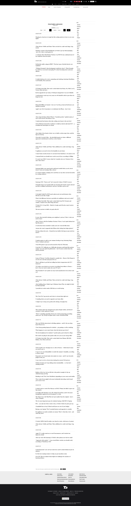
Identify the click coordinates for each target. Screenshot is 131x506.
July (78, 35)
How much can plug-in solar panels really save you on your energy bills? (54, 335)
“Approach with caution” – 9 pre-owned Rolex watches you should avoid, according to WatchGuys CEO (54, 441)
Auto (73, 4)
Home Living (64, 4)
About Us (71, 491)
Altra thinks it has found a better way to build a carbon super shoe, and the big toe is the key (55, 133)
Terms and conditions (78, 491)
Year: (41, 30)
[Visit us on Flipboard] (79, 1)
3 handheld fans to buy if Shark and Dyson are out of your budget (52, 406)
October (78, 59)
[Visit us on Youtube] (76, 1)
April (78, 30)
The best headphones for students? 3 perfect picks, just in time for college (54, 333)
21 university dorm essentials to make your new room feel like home (53, 225)
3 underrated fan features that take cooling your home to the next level (53, 121)
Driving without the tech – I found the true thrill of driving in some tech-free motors (55, 231)
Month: (55, 30)
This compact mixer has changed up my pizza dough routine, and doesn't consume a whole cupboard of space (54, 310)
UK (61, 469)
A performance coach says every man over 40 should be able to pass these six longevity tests (55, 96)
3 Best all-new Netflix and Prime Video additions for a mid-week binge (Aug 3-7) (55, 424)
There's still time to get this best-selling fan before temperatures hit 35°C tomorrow (54, 263)
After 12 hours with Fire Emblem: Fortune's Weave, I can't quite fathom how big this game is (55, 222)
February (79, 26)
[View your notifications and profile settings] (89, 2)
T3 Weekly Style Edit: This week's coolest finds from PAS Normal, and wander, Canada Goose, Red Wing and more (53, 201)
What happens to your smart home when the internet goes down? (52, 330)
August (78, 37)
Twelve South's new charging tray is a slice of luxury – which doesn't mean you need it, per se (54, 348)
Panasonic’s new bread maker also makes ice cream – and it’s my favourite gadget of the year (54, 356)
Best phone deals (83, 475)
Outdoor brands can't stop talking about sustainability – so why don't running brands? (53, 363)
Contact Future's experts (63, 491)
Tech (55, 4)
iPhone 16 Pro (59, 475)
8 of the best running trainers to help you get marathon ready (51, 454)
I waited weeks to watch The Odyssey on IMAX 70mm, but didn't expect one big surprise (55, 389)
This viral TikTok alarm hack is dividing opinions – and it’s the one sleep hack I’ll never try (54, 323)
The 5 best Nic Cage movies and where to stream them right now (52, 296)
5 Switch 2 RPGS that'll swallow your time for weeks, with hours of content (55, 421)
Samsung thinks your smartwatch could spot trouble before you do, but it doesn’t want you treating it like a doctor (54, 169)
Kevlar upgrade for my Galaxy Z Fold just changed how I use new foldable (54, 93)
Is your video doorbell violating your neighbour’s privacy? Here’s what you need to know (55, 218)
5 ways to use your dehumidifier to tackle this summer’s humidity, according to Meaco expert (55, 352)
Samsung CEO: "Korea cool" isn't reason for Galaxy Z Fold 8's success (54, 182)
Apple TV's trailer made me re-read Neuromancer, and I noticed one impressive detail (53, 434)
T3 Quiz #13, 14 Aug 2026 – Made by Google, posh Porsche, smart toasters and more (55, 205)
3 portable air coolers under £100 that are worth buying (50, 288)
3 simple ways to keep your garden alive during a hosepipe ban (51, 302)
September (79, 83)
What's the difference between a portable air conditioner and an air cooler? (55, 198)
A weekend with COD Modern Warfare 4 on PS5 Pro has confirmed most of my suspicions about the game (55, 55)
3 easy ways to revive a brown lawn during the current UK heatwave (53, 360)
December (79, 63)
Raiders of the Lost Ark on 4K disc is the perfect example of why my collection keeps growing (53, 372)
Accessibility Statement (53, 491)
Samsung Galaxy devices (61, 477)
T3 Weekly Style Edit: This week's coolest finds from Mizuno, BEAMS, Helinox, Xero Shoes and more (53, 339)
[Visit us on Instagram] (78, 1)
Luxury (69, 4)
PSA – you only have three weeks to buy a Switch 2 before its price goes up (54, 404)
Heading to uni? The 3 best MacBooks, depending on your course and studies (55, 376)
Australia (64, 469)
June (78, 52)
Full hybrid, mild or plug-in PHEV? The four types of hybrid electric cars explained (54, 64)
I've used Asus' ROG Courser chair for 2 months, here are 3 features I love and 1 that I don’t (54, 159)
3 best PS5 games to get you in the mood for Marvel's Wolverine (52, 244)
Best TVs (70, 477)
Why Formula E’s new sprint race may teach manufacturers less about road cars (55, 271)
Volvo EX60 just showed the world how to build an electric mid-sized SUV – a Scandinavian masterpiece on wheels (55, 124)
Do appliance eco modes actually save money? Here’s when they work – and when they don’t (55, 412)
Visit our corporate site (77, 502)
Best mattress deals (83, 477)
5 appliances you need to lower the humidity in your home (50, 151)
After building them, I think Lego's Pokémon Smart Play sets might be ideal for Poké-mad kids (55, 284)
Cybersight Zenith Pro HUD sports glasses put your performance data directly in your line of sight (53, 194)
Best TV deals (82, 479)
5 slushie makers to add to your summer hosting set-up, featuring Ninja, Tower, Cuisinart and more (54, 241)
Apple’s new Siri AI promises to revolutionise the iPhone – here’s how (53, 109)
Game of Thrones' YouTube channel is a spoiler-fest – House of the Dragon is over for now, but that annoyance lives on (55, 258)
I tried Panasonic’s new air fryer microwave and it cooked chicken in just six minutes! (55, 450)
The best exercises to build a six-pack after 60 (47, 209)
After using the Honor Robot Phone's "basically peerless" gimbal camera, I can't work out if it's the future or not (55, 117)
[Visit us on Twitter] (72, 1)
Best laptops (70, 475)
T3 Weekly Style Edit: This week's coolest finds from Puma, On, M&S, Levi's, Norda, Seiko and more (55, 89)
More (77, 4)
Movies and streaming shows (62, 479)
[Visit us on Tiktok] (81, 1)
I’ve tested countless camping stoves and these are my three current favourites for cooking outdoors (55, 173)
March (78, 28)
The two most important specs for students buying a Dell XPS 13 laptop (54, 401)
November (79, 61)
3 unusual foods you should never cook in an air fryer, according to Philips (54, 156)
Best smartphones (71, 479)
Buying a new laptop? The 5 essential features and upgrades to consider (54, 409)
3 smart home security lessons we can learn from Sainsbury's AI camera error (55, 153)
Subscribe (91, 1)
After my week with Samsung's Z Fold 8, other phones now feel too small (54, 437)
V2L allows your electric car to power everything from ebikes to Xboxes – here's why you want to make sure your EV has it (54, 267)
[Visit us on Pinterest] (74, 1)
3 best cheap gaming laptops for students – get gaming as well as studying (54, 327)
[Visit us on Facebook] (71, 1)
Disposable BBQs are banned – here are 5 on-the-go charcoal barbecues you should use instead (55, 105)
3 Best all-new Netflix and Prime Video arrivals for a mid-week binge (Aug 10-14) (54, 280)
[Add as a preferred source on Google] (65, 498)
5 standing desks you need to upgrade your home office (49, 299)
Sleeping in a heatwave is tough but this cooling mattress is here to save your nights (55, 37)
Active (59, 4)
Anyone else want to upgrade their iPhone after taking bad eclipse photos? (54, 228)
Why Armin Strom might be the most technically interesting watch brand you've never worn (54, 379)
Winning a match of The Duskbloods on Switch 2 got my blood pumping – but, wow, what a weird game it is (54, 51)
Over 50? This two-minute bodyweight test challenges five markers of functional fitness (53, 457)
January (78, 24)
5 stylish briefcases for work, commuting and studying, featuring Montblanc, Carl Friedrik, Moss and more (55, 79)
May (78, 32)
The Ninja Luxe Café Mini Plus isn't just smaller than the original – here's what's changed (54, 397)
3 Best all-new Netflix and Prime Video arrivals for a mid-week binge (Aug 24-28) (54, 47)
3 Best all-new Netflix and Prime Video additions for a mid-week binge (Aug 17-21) (55, 147)
